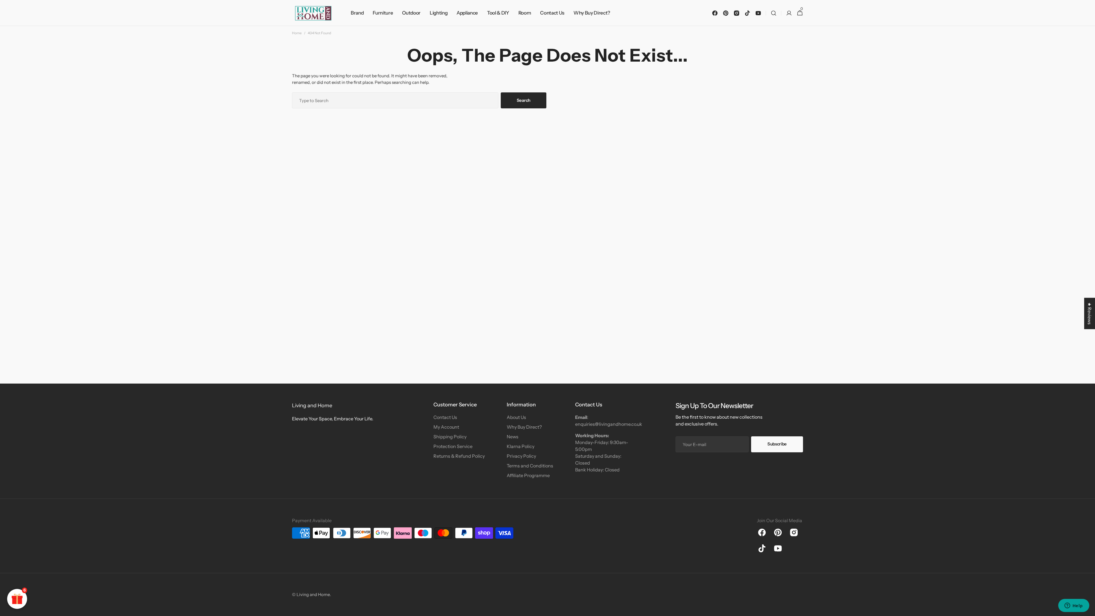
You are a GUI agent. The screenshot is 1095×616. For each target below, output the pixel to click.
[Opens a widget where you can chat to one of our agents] (1073, 606)
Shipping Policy (450, 436)
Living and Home (313, 594)
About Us (516, 417)
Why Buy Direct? (524, 427)
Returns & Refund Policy (459, 456)
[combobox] (395, 100)
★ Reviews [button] (1089, 313)
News (512, 436)
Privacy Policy (521, 456)
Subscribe (777, 444)
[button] (773, 13)
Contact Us (445, 417)
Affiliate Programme (528, 475)
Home (297, 33)
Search (523, 100)
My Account (446, 427)
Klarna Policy (520, 446)
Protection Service (453, 446)
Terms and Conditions (530, 466)
